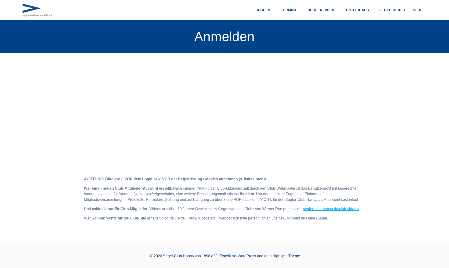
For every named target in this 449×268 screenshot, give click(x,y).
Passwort (179, 111)
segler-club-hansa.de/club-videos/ (331, 209)
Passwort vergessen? (224, 159)
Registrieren (252, 145)
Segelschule (392, 10)
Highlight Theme (286, 256)
